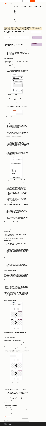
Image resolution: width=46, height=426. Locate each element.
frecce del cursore (22, 274)
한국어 (14, 19)
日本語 (14, 10)
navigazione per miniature (18, 275)
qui (28, 29)
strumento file (26, 67)
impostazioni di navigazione (15, 276)
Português (15, 11)
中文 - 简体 (15, 21)
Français (14, 12)
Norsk (14, 18)
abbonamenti (17, 36)
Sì (5, 416)
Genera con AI (19, 68)
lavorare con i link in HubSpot (14, 99)
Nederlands (15, 13)
